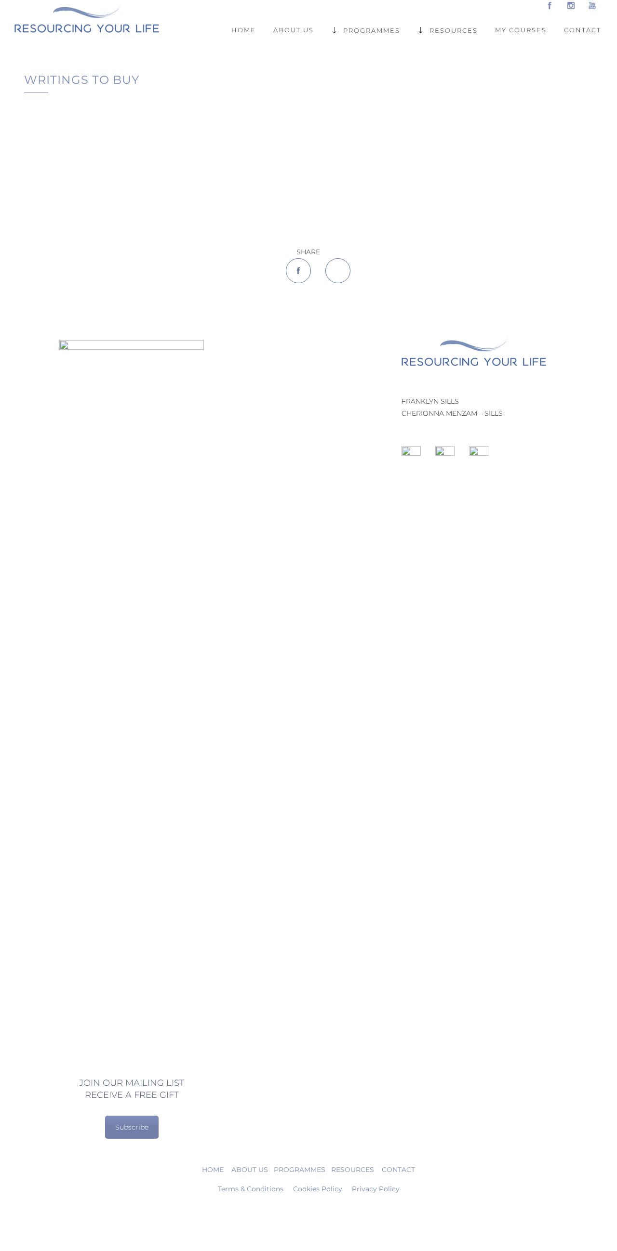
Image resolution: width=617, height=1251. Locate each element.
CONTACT (582, 30)
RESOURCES (453, 30)
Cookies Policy (317, 1189)
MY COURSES (521, 30)
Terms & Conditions (250, 1189)
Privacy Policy (376, 1189)
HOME (243, 30)
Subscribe (131, 1127)
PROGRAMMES (371, 30)
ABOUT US (293, 30)
